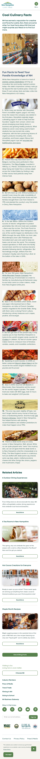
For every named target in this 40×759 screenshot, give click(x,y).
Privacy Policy (19, 739)
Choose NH (20, 673)
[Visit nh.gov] (16, 726)
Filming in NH (7, 692)
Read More (20, 512)
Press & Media (7, 684)
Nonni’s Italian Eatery (23, 363)
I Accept (8, 754)
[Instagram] (12, 709)
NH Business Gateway (10, 699)
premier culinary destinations (13, 82)
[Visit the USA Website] (26, 726)
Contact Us (6, 739)
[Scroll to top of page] (33, 748)
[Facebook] (20, 709)
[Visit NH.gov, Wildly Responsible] (7, 726)
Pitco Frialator (20, 164)
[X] (4, 709)
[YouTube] (28, 709)
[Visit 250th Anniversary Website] (35, 726)
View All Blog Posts (20, 655)
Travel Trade (7, 688)
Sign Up (33, 717)
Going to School (8, 695)
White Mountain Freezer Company (15, 275)
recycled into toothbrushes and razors (17, 141)
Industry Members (9, 680)
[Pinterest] (35, 709)
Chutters (5, 339)
